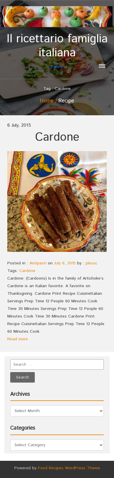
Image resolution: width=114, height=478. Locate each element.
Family (57, 51)
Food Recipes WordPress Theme (69, 468)
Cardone (57, 137)
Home (46, 101)
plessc (91, 263)
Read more (17, 339)
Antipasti (38, 263)
